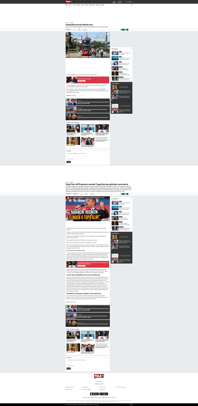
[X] (97, 384)
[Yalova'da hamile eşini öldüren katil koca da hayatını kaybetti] (102, 138)
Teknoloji (87, 4)
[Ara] (131, 2)
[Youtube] (101, 384)
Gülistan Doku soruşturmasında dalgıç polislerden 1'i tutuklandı (123, 69)
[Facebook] (95, 384)
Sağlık (90, 4)
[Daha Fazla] (127, 30)
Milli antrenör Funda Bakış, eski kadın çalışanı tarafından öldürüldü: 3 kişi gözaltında (124, 64)
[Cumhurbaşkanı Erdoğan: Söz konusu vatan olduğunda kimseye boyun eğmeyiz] (88, 128)
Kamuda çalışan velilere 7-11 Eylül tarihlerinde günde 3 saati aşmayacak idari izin (73, 134)
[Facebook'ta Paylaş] (121, 30)
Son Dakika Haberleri (87, 389)
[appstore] (94, 393)
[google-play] (103, 393)
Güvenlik (120, 216)
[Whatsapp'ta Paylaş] (125, 30)
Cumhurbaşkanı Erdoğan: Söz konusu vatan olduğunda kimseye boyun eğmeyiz (87, 134)
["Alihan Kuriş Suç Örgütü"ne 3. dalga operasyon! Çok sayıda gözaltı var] (88, 140)
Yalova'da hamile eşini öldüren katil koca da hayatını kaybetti (102, 141)
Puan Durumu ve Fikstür (122, 387)
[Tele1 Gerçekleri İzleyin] (69, 2)
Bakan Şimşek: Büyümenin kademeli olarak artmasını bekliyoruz (124, 74)
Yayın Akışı (98, 4)
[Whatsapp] (103, 384)
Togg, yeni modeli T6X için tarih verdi (124, 54)
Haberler (67, 22)
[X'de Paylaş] (123, 30)
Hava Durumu (86, 387)
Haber (74, 4)
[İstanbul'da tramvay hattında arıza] (88, 45)
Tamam (131, 404)
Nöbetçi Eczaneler (70, 387)
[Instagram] (99, 384)
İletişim (102, 4)
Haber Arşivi (103, 389)
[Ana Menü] (131, 5)
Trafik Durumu (103, 387)
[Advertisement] (99, 14)
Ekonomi (78, 4)
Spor (94, 4)
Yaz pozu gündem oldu (71, 145)
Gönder (68, 161)
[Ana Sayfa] (66, 5)
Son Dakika (70, 4)
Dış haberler (121, 77)
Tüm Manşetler (69, 389)
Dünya (82, 4)
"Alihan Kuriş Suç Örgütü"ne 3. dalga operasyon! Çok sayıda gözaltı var (87, 146)
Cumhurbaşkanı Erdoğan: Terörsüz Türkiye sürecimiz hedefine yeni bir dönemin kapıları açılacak (101, 134)
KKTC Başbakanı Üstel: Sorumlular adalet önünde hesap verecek (125, 79)
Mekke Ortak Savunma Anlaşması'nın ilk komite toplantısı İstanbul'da (125, 59)
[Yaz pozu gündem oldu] (73, 140)
